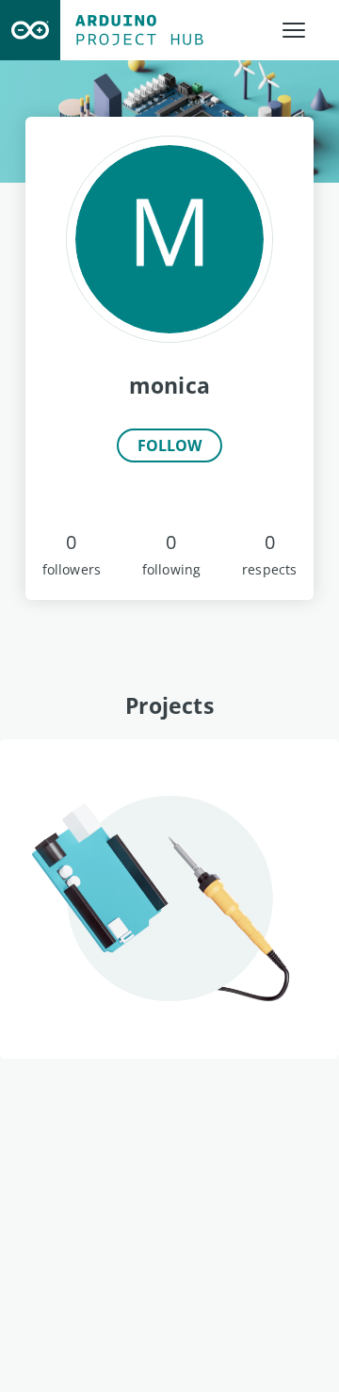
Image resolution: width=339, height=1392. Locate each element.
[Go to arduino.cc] (30, 30)
